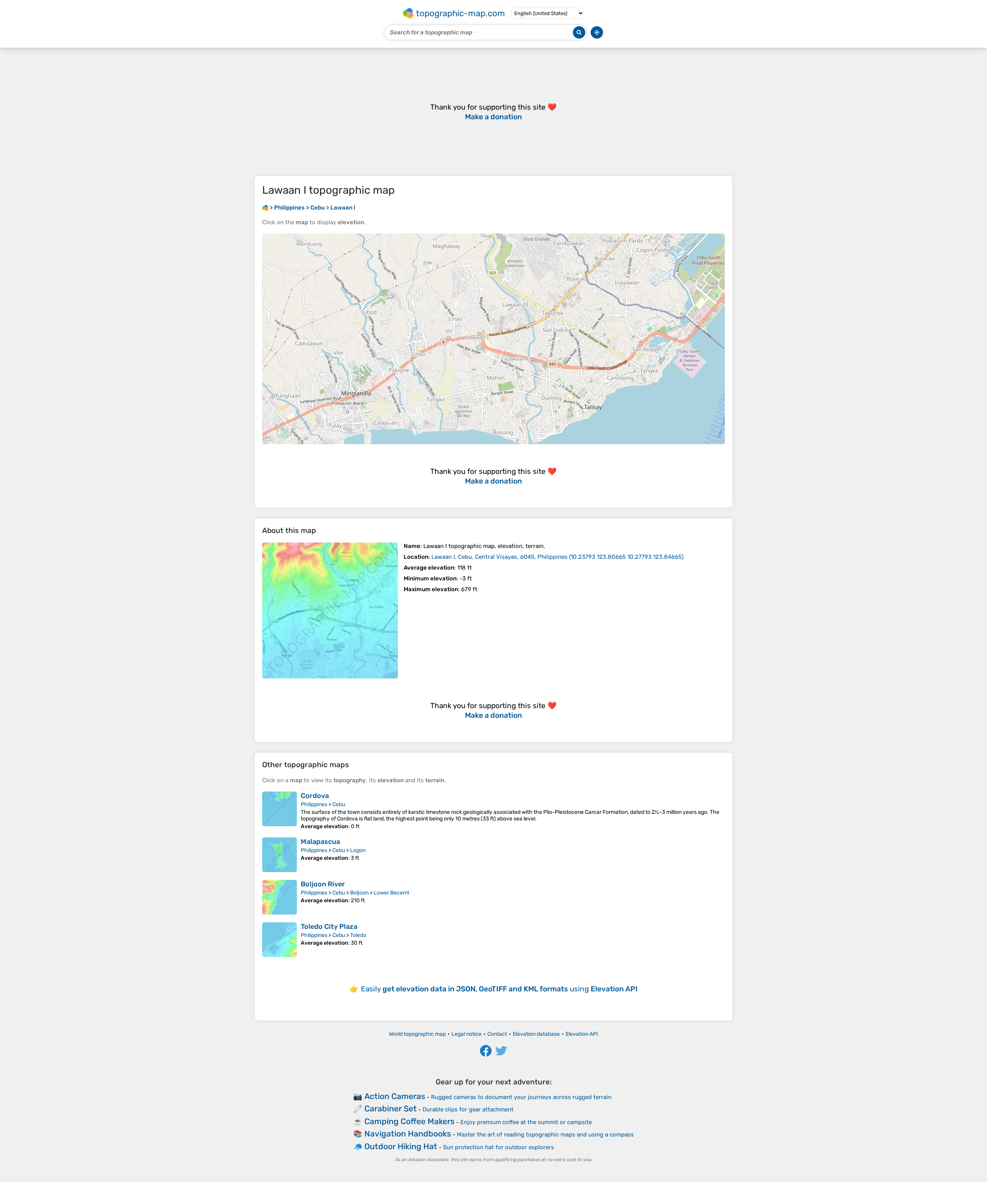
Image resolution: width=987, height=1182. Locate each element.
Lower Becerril (391, 892)
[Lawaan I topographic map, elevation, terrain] (330, 610)
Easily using (499, 988)
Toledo (358, 935)
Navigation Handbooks (407, 1133)
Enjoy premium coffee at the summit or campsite (526, 1122)
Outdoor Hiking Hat (400, 1146)
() (557, 556)
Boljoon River (323, 884)
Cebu (338, 804)
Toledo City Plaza (329, 926)
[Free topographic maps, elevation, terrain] (265, 207)
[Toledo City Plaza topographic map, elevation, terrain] (279, 939)
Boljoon (359, 892)
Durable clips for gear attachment (468, 1109)
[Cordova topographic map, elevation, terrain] (279, 810)
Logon (357, 850)
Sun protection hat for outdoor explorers (498, 1147)
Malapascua (320, 841)
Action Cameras (394, 1096)
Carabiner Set (390, 1108)
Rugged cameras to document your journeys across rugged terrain (521, 1097)
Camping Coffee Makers (409, 1121)
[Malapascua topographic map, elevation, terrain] (279, 854)
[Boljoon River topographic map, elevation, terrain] (279, 897)
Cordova (315, 795)
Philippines (314, 804)
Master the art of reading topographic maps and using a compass (545, 1134)
